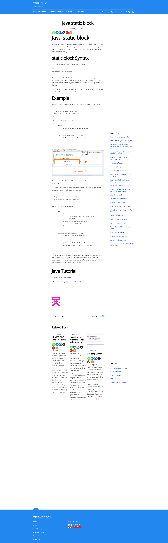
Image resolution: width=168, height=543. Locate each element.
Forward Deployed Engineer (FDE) (121, 141)
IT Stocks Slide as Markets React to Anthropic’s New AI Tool (121, 190)
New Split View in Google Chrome (121, 206)
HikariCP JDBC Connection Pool (59, 338)
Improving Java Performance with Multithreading (77, 339)
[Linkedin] (57, 32)
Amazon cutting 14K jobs (118, 219)
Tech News (81, 12)
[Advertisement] (40, 46)
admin (72, 28)
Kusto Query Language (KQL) (119, 137)
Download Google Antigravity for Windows (121, 211)
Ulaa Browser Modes (117, 233)
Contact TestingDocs (39, 532)
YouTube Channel (120, 12)
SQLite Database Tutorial (118, 382)
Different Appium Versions (119, 236)
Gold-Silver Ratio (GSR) (117, 202)
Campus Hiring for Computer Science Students (120, 153)
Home (35, 525)
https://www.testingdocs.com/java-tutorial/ (66, 282)
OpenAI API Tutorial (116, 375)
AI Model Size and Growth (118, 199)
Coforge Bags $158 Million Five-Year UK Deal (122, 175)
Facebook (105, 12)
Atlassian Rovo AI (116, 195)
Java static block (77, 23)
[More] (70, 32)
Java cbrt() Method (94, 353)
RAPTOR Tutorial (115, 372)
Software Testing (39, 12)
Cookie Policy (37, 539)
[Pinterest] (67, 32)
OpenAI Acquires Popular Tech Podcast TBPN (120, 158)
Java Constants (60, 316)
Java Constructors (94, 316)
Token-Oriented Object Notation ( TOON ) (121, 228)
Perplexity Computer (117, 167)
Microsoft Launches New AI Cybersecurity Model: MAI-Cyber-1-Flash (121, 146)
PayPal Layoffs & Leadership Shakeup (119, 181)
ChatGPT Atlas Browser (118, 223)
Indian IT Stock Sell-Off (117, 186)
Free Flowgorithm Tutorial (118, 368)
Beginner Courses (56, 12)
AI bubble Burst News (117, 216)
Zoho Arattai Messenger (118, 240)
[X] (63, 32)
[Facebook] (60, 32)
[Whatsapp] (53, 32)
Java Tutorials (81, 28)
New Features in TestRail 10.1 (120, 171)
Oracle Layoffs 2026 (116, 163)
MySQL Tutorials (115, 379)
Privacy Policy (37, 536)
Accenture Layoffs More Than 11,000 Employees (122, 245)
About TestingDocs (38, 529)
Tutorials (70, 12)
